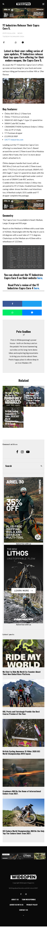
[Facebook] (21, 894)
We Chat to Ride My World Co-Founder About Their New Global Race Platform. (22, 673)
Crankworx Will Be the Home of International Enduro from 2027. (22, 792)
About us (15, 899)
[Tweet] (32, 304)
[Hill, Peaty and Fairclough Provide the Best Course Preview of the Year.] (34, 396)
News (19, 33)
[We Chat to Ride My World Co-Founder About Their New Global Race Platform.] (13, 396)
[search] (41, 466)
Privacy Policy (31, 905)
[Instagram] (26, 894)
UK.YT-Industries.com (14, 139)
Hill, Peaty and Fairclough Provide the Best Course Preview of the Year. (21, 712)
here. (40, 278)
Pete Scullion (9, 33)
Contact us (23, 910)
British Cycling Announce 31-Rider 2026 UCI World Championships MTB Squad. (21, 752)
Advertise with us (23, 544)
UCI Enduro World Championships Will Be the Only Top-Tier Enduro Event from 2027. (23, 832)
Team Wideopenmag (29, 899)
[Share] (3, 42)
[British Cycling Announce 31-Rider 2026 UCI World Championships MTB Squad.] (13, 417)
